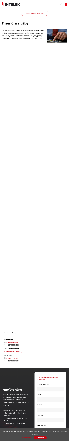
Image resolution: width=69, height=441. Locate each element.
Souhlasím (40, 437)
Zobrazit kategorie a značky (34, 13)
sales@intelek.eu (12, 342)
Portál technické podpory (13, 352)
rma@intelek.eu (12, 358)
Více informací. (26, 438)
